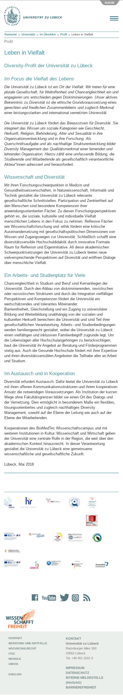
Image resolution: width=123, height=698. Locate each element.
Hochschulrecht (22, 648)
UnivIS (13, 664)
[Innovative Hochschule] (102, 565)
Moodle (15, 658)
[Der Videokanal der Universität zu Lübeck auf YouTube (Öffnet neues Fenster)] (48, 601)
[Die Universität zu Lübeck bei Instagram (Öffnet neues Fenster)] (74, 601)
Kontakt (15, 638)
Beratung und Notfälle (28, 643)
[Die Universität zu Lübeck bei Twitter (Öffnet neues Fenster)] (63, 601)
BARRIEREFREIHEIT (81, 687)
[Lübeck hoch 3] (34, 565)
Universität (28, 34)
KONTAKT (73, 638)
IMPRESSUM (75, 668)
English (15, 674)
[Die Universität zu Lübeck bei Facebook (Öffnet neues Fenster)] (35, 601)
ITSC (12, 653)
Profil (63, 34)
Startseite (10, 34)
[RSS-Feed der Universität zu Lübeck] (86, 601)
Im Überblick (48, 34)
